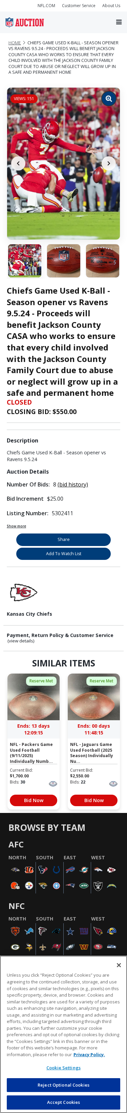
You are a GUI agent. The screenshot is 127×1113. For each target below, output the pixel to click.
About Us (111, 5)
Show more (16, 526)
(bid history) (73, 484)
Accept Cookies (63, 1102)
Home (14, 43)
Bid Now (33, 800)
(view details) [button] (21, 641)
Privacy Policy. (89, 1054)
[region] (63, 1034)
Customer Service (79, 5)
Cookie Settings (63, 1068)
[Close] (118, 965)
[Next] (109, 163)
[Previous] (18, 163)
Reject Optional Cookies (63, 1085)
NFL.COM (46, 5)
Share (64, 539)
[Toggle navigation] (119, 22)
